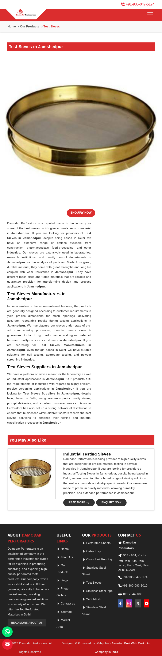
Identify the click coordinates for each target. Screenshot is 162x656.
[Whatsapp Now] (7, 631)
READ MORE (77, 502)
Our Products (29, 26)
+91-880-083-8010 (134, 585)
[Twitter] (138, 603)
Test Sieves (93, 582)
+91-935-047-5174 (140, 4)
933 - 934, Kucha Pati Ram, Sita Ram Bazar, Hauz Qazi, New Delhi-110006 (133, 562)
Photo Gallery (63, 592)
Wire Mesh (93, 599)
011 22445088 (132, 594)
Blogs (64, 580)
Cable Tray (93, 551)
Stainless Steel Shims (94, 611)
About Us (66, 557)
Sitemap (66, 611)
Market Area (63, 623)
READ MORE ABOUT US (27, 622)
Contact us (67, 603)
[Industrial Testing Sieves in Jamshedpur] (30, 474)
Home (12, 26)
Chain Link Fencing (98, 559)
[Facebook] (120, 603)
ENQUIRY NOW (81, 212)
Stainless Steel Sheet (94, 571)
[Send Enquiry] (7, 644)
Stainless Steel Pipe (99, 590)
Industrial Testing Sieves (87, 454)
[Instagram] (129, 603)
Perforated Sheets (98, 543)
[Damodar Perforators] (26, 12)
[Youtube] (146, 603)
